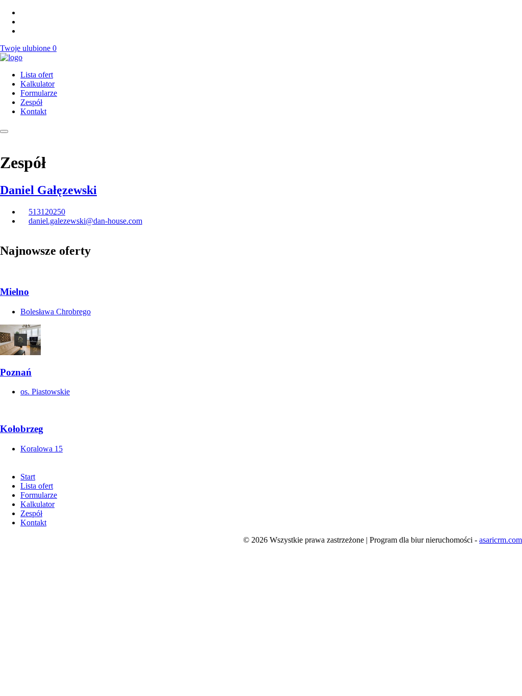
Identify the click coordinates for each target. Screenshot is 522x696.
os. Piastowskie (45, 391)
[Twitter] (23, 12)
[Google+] (23, 30)
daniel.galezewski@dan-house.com (85, 221)
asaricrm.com (500, 540)
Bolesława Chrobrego (55, 311)
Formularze (38, 93)
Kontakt (33, 111)
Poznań (16, 372)
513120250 (47, 211)
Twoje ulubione (28, 48)
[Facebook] (23, 21)
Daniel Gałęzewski (48, 190)
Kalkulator (37, 83)
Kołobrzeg (21, 428)
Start (27, 476)
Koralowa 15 (41, 448)
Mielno (14, 291)
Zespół (31, 102)
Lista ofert (36, 74)
